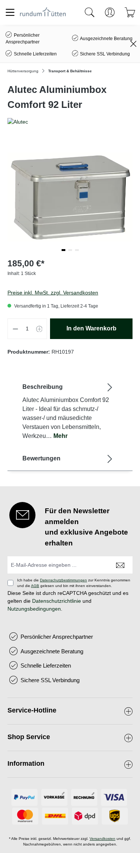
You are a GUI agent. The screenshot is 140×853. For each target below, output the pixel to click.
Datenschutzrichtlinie (56, 601)
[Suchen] (90, 12)
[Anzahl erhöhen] (39, 328)
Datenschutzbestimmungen (63, 580)
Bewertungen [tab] (41, 458)
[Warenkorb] (130, 12)
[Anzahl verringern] (15, 328)
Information (25, 763)
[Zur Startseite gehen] (43, 12)
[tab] (68, 411)
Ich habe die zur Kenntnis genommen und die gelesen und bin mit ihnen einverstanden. (73, 583)
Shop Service (28, 737)
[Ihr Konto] (110, 12)
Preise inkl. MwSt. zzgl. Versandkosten (52, 293)
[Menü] (10, 12)
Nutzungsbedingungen (34, 609)
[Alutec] (70, 122)
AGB (35, 586)
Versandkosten (102, 839)
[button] (63, 250)
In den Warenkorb (91, 328)
